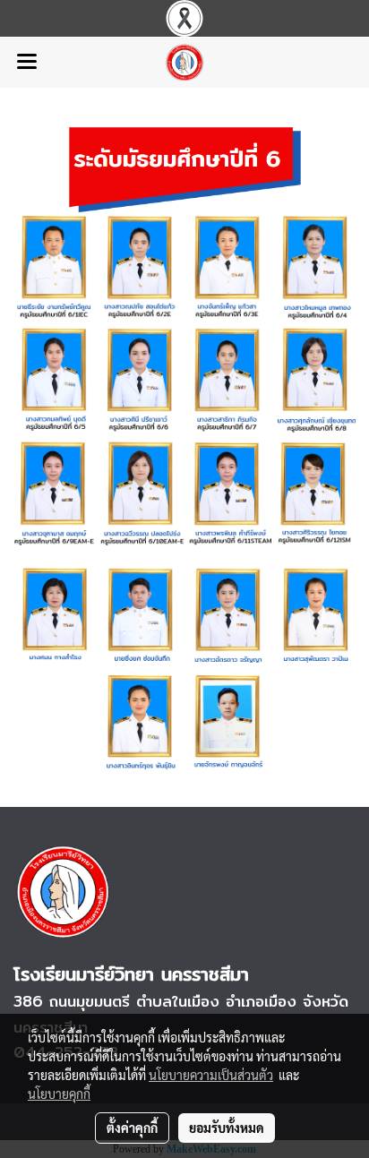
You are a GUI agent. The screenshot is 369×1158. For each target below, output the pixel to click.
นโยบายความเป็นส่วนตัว (211, 1075)
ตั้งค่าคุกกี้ (132, 1127)
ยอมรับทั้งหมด (226, 1127)
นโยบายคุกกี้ (59, 1093)
